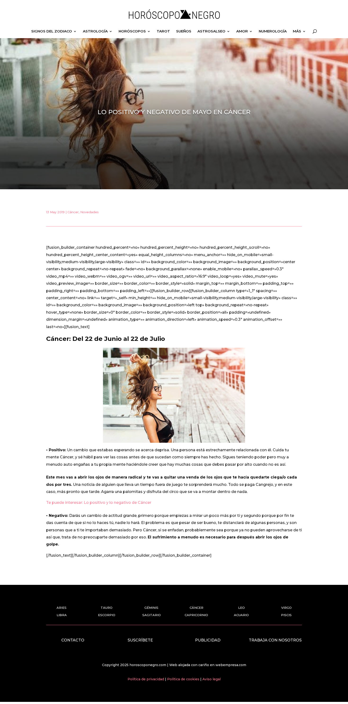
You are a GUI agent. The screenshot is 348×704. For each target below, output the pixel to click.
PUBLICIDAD (207, 640)
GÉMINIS (151, 607)
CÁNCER (196, 607)
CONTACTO (72, 640)
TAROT (163, 31)
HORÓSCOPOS (132, 31)
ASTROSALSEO (211, 31)
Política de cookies (183, 679)
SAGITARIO (151, 615)
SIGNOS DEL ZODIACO (51, 31)
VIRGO (286, 607)
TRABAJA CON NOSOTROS (275, 640)
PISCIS (286, 615)
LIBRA (62, 615)
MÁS (297, 31)
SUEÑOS (183, 31)
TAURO (106, 607)
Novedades (89, 212)
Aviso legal (211, 679)
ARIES (62, 607)
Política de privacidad (146, 679)
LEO (241, 607)
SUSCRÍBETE (140, 640)
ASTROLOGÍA (95, 31)
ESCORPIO (106, 615)
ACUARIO (241, 615)
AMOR (242, 31)
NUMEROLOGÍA (273, 31)
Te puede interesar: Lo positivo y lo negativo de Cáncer (98, 502)
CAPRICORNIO (196, 615)
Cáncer (73, 212)
